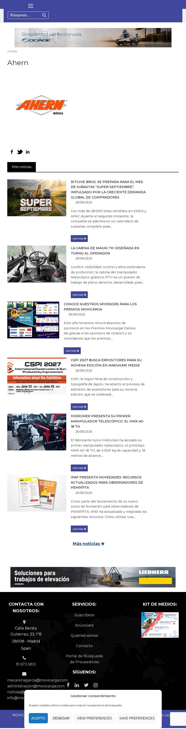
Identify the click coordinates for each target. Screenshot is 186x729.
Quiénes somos (84, 635)
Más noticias (87, 543)
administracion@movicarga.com (36, 686)
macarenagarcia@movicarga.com (37, 680)
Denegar (61, 718)
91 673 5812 (26, 664)
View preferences (94, 718)
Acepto (38, 718)
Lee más (78, 238)
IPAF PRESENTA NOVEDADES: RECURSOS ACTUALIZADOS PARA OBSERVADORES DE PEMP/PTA (107, 482)
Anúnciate (84, 625)
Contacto (84, 646)
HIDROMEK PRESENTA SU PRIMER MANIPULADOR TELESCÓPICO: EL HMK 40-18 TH (107, 421)
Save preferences (137, 718)
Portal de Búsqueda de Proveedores (84, 659)
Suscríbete (84, 615)
